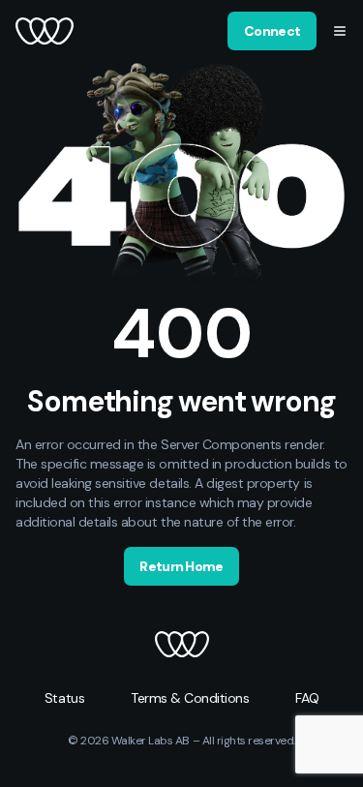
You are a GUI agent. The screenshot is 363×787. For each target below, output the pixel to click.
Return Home (181, 566)
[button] (340, 31)
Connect (272, 31)
